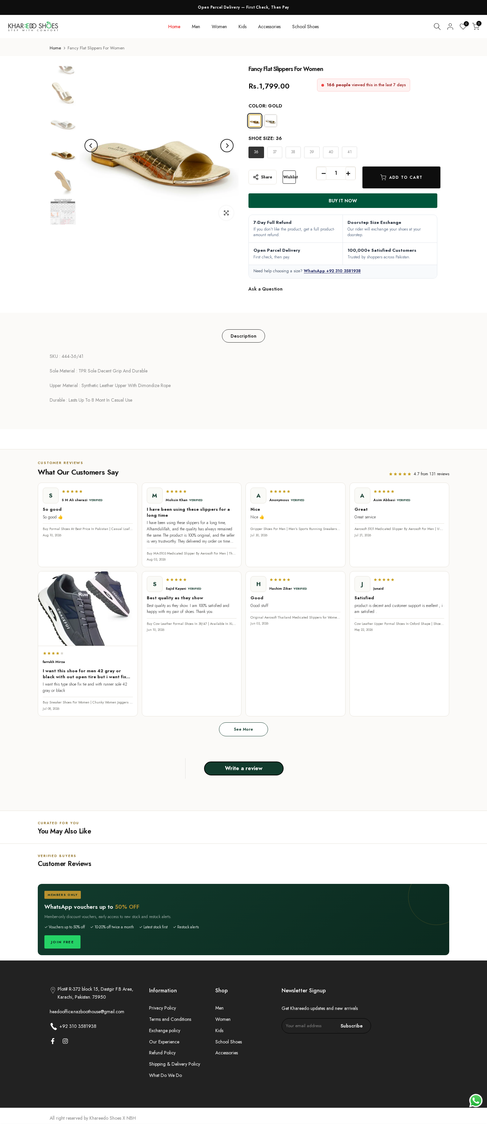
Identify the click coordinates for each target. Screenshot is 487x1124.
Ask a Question (265, 289)
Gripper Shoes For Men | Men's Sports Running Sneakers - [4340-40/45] (295, 529)
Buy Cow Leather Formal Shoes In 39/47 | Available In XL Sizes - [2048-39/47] (192, 624)
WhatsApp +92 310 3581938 (332, 271)
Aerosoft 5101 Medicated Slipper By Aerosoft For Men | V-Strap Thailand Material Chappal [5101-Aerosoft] (399, 529)
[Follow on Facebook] (53, 1041)
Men (196, 26)
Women (219, 26)
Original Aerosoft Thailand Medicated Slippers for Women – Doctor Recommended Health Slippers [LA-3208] (295, 617)
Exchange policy (164, 1030)
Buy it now (343, 200)
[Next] (227, 145)
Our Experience (164, 1041)
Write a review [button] (243, 768)
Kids (242, 26)
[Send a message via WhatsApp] (476, 1100)
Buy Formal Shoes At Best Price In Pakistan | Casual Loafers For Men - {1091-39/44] (88, 529)
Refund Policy (162, 1052)
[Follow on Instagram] (65, 1041)
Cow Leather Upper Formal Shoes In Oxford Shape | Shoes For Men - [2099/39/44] (399, 624)
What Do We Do (165, 1075)
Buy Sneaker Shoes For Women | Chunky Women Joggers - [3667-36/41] (88, 702)
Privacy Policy (162, 1008)
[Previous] (91, 145)
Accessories (269, 26)
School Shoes (305, 26)
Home (174, 26)
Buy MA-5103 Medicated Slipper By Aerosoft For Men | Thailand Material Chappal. (192, 553)
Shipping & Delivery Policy (174, 1064)
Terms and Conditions (170, 1019)
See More (243, 729)
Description (243, 336)
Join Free (62, 942)
